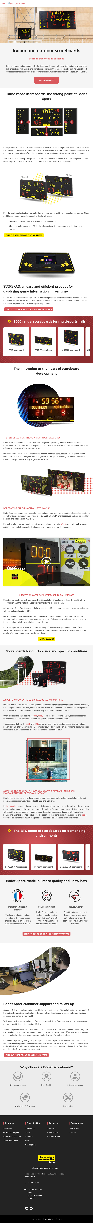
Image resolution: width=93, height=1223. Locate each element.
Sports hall (30, 1128)
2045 (37, 724)
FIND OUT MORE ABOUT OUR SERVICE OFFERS (26, 1055)
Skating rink (30, 1144)
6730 (63, 524)
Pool (27, 1140)
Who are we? (75, 1128)
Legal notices (36, 1219)
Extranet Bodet (53, 1136)
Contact (73, 1132)
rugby (40, 715)
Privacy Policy (48, 1219)
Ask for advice (46, 80)
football (34, 715)
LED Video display (11, 1132)
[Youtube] (31, 1208)
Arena (27, 1132)
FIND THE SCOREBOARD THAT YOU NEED (24, 235)
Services (50, 1128)
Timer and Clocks (10, 1140)
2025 (28, 724)
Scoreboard (8, 1128)
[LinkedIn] (26, 1208)
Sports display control (12, 1136)
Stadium (29, 1136)
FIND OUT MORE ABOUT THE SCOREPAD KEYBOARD (29, 309)
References (52, 1132)
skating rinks (10, 806)
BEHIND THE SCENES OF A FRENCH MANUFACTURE (46, 934)
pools (84, 815)
